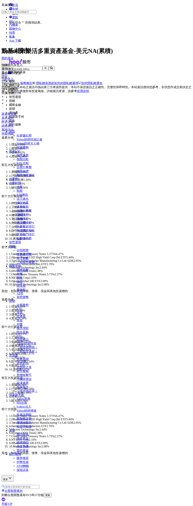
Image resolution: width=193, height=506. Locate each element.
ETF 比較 (23, 163)
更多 (5, 479)
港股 (20, 281)
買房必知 (23, 363)
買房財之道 (24, 367)
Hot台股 (22, 402)
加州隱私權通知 (91, 83)
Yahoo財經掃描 (26, 410)
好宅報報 (23, 371)
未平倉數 (23, 258)
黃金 (20, 320)
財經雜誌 (23, 339)
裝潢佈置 (23, 383)
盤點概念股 (24, 418)
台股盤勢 (23, 305)
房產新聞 (23, 359)
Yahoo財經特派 (26, 343)
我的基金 (23, 450)
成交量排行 (24, 222)
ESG (19, 335)
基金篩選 (23, 446)
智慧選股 (23, 155)
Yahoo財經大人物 (28, 143)
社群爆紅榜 (24, 135)
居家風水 (23, 386)
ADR (20, 293)
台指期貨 (23, 250)
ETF (19, 308)
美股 (20, 277)
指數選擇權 (24, 254)
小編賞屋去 (24, 379)
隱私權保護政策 (46, 83)
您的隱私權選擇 (67, 83)
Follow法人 (24, 406)
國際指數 (23, 270)
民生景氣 (23, 332)
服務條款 (26, 83)
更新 (47, 495)
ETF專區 (22, 194)
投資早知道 (24, 426)
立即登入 (8, 79)
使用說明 (83, 91)
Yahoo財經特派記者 (29, 139)
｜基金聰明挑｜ (27, 347)
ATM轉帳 (23, 466)
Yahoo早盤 (23, 398)
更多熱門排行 (26, 234)
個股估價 (23, 171)
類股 (20, 190)
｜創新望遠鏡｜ (27, 351)
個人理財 (23, 328)
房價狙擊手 (24, 375)
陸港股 (21, 316)
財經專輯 (23, 147)
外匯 (20, 274)
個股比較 (23, 159)
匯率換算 (23, 458)
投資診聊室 (24, 414)
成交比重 (23, 202)
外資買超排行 (26, 226)
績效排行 (23, 442)
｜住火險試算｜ (27, 390)
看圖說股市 (24, 422)
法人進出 (23, 198)
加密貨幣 (23, 297)
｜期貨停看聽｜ (27, 262)
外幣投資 (23, 462)
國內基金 (23, 434)
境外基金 (23, 438)
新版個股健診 (26, 175)
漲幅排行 (23, 214)
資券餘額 (23, 206)
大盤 (20, 187)
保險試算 (23, 470)
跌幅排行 (23, 218)
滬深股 (21, 285)
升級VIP (7, 503)
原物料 (21, 289)
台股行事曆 (24, 167)
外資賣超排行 (26, 230)
